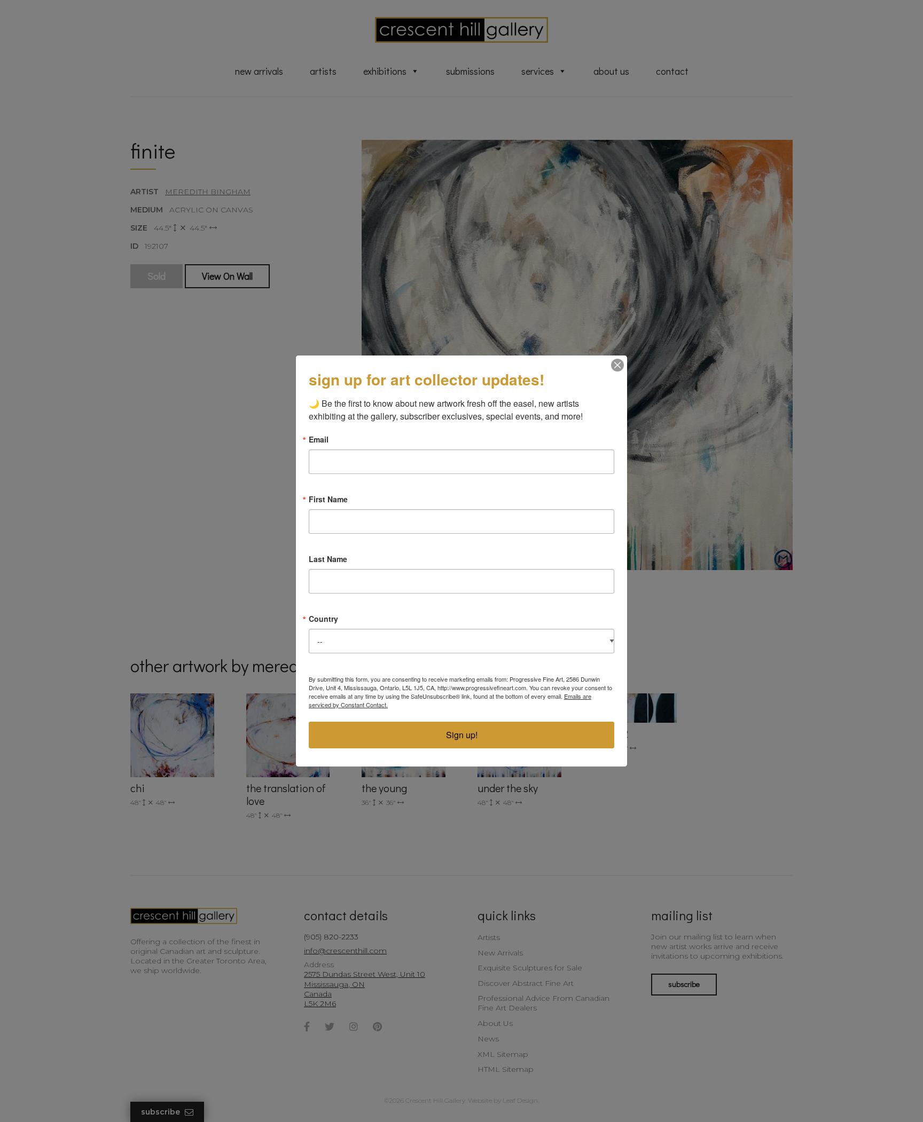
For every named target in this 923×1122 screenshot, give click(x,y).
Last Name (328, 559)
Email (318, 439)
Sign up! (462, 735)
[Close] (617, 365)
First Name (328, 499)
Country (323, 618)
